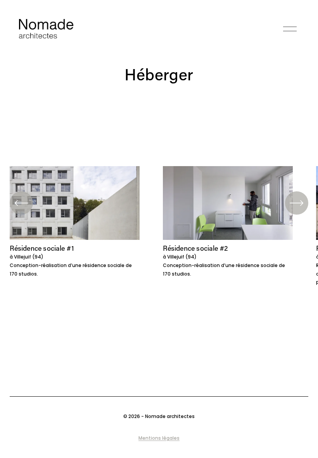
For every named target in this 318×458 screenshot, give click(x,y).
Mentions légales (159, 438)
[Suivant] (296, 203)
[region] (159, 226)
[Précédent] (21, 203)
